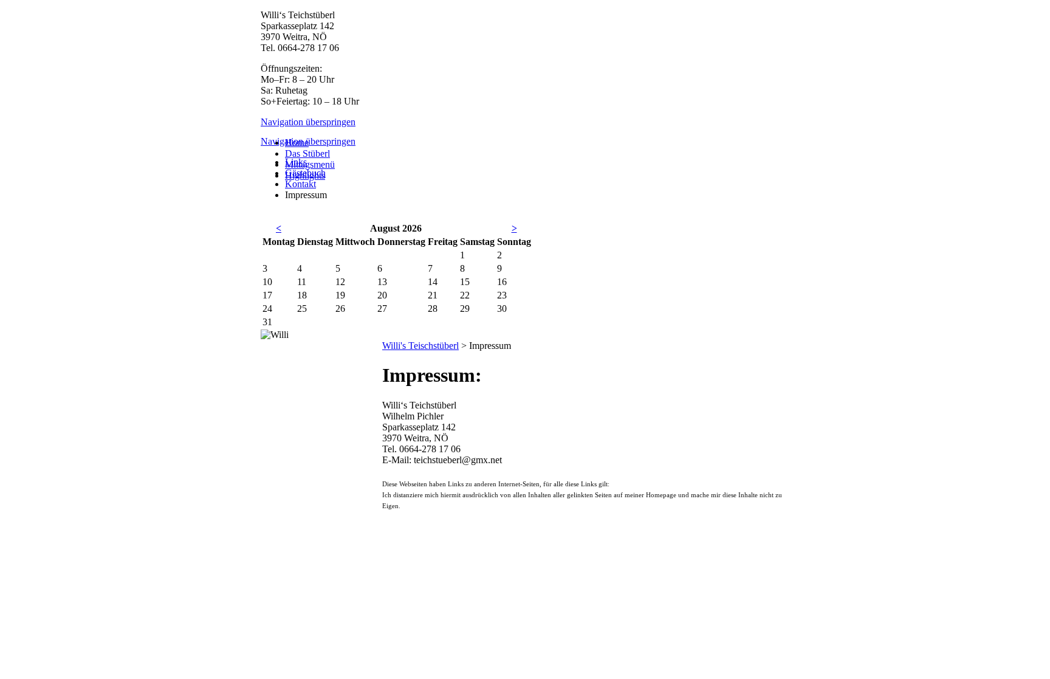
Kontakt (300, 184)
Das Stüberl (307, 153)
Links (296, 162)
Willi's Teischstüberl (420, 345)
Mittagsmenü (310, 164)
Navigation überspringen (308, 122)
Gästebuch (305, 173)
